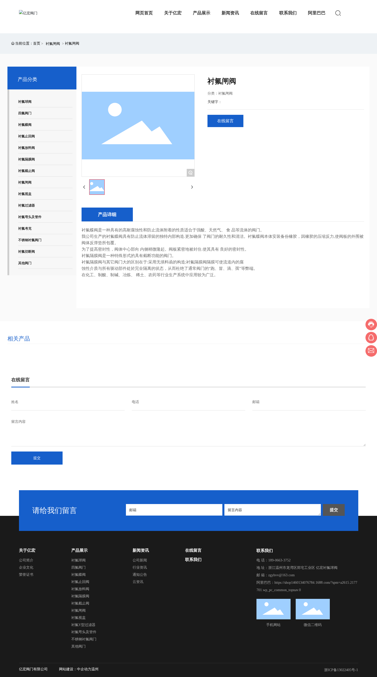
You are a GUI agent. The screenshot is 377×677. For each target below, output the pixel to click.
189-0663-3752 (280, 560)
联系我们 (193, 559)
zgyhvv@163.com (281, 575)
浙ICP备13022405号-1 (341, 670)
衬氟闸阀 (53, 43)
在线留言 (193, 550)
